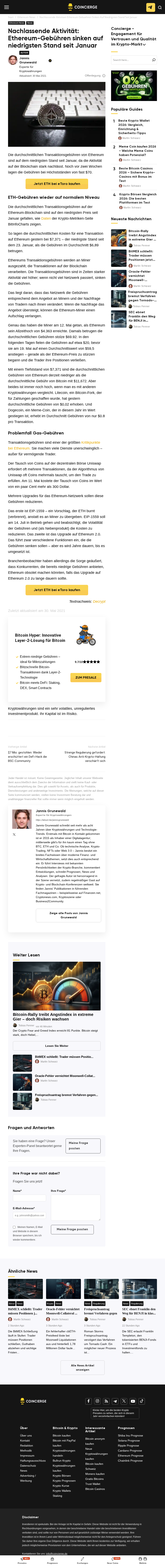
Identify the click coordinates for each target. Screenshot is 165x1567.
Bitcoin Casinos (95, 1489)
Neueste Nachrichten (131, 219)
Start (10, 17)
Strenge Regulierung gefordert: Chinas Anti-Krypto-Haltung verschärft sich (85, 757)
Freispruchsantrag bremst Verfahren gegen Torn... (100, 1313)
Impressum (27, 1455)
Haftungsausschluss (33, 1460)
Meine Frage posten (78, 1146)
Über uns (26, 1435)
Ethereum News (26, 17)
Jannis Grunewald (28, 60)
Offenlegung (93, 75)
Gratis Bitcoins (94, 1478)
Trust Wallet (92, 1483)
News (29, 23)
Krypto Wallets (62, 1490)
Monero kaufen (95, 1473)
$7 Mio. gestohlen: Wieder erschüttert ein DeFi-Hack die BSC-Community (27, 757)
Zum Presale (85, 677)
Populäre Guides (126, 109)
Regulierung (99, 1303)
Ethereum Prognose (130, 1455)
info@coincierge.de (56, 1553)
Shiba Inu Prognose (130, 1435)
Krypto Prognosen (64, 1480)
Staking (57, 1495)
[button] (160, 11)
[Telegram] (115, 1401)
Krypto (50, 1303)
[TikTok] (141, 1401)
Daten (46, 218)
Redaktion (26, 1445)
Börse (12, 1303)
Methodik (26, 1450)
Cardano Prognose (130, 1450)
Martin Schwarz (49, 1061)
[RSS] (106, 1401)
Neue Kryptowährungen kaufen (96, 1453)
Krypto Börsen (62, 1475)
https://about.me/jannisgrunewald (52, 820)
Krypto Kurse (61, 1485)
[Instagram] (97, 1401)
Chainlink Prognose (130, 1460)
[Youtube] (133, 1401)
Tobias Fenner (26, 1025)
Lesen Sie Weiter (56, 1045)
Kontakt (25, 1440)
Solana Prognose (129, 1440)
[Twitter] (14, 834)
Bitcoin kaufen (62, 1435)
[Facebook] (88, 1401)
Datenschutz (28, 1465)
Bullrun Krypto (62, 1460)
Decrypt (99, 601)
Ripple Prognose (128, 1445)
